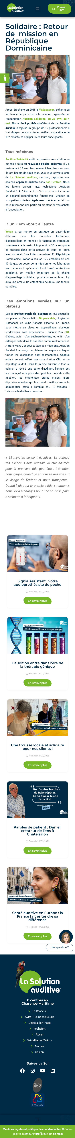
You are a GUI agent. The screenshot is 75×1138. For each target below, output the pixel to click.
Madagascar (46, 109)
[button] (4, 78)
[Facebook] (22, 1070)
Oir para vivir (47, 318)
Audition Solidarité (16, 159)
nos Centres (53, 182)
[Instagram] (32, 1070)
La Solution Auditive (23, 177)
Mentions (8, 1129)
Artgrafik (37, 1133)
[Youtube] (42, 1070)
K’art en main (54, 1133)
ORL (67, 332)
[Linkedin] (52, 1070)
